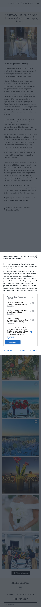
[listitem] (20, 297)
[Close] (36, 257)
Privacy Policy (33, 350)
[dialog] (20, 303)
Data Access (20, 350)
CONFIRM (12, 342)
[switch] (32, 303)
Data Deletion (8, 350)
